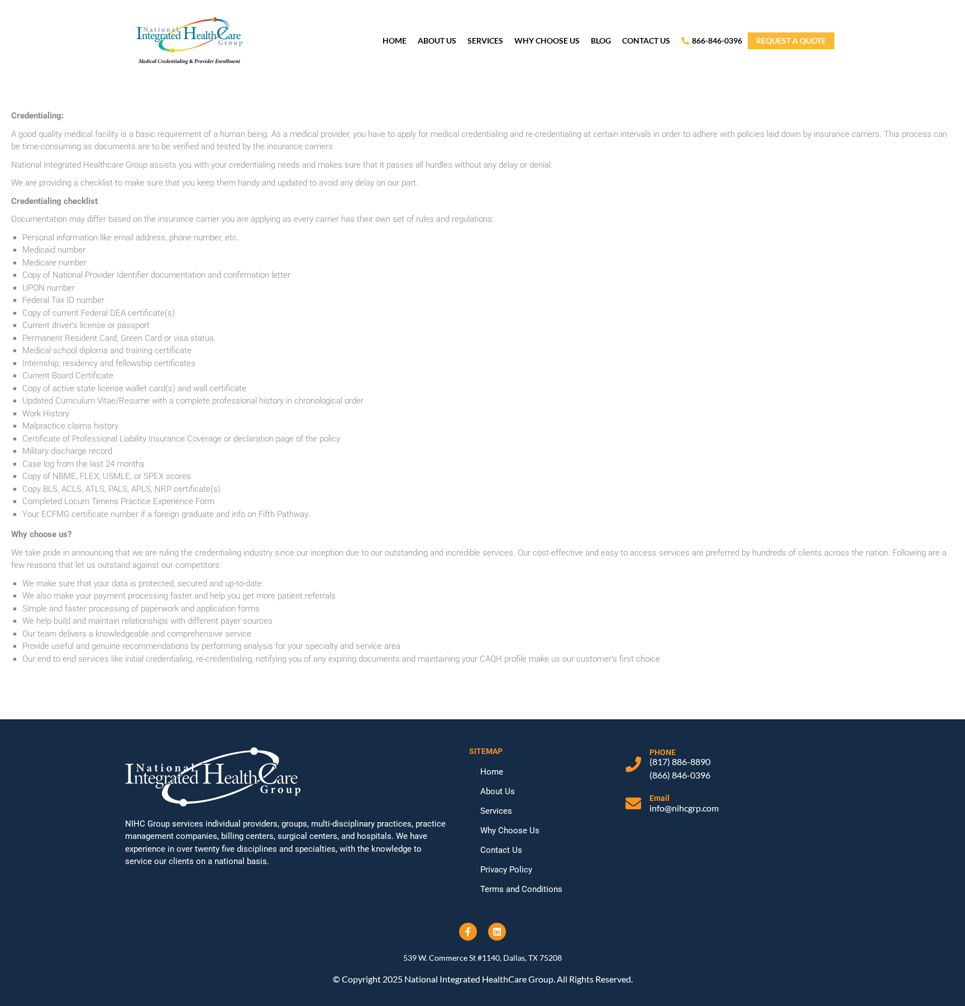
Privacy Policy (506, 870)
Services (485, 40)
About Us (437, 40)
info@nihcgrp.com (684, 808)
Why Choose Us (547, 40)
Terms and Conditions (521, 889)
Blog (601, 40)
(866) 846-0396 (679, 775)
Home (395, 40)
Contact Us (646, 40)
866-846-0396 (717, 40)
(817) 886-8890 (679, 761)
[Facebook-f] (468, 932)
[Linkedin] (497, 932)
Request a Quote (791, 40)
